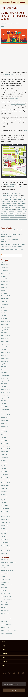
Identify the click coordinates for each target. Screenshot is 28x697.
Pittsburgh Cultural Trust (18, 104)
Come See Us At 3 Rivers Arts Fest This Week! (14, 15)
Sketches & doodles (6, 619)
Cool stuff (3, 568)
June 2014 (4, 383)
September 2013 (5, 398)
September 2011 (5, 454)
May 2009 (3, 534)
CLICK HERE (14, 99)
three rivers (13, 217)
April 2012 (4, 437)
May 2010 (3, 500)
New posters (4, 604)
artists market (4, 199)
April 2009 (4, 536)
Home (4, 642)
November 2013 (5, 392)
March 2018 (4, 318)
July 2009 (3, 528)
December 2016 (5, 335)
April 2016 (4, 349)
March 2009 (4, 539)
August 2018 (4, 304)
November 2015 (5, 355)
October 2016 (5, 341)
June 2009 (4, 531)
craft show (8, 201)
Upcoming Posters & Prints (8, 630)
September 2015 (5, 358)
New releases (5, 610)
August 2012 (4, 426)
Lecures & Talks (5, 593)
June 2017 (4, 332)
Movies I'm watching (6, 599)
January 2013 (5, 412)
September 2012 (5, 423)
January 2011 (4, 477)
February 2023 (5, 270)
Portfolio (4, 653)
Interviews (4, 590)
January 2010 (5, 511)
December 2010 (5, 480)
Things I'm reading (6, 624)
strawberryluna (19, 215)
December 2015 (5, 352)
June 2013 (4, 400)
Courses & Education (7, 570)
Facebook (18, 674)
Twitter (14, 674)
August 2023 (4, 267)
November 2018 (5, 296)
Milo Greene (4, 209)
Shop (3, 645)
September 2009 (5, 522)
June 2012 (4, 432)
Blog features (4, 559)
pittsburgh (18, 209)
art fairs (22, 197)
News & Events (5, 613)
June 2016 (4, 347)
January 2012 (5, 443)
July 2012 (3, 429)
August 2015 (4, 361)
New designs (4, 602)
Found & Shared (5, 579)
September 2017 (5, 327)
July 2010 (3, 494)
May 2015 (3, 369)
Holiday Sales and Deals (8, 585)
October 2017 (5, 324)
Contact (4, 661)
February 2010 (5, 508)
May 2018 (3, 313)
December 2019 (5, 281)
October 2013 (5, 395)
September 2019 (5, 287)
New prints (4, 607)
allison (18, 23)
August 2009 (4, 525)
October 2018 (5, 298)
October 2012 (5, 420)
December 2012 (5, 415)
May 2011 (3, 466)
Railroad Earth (5, 213)
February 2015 (5, 375)
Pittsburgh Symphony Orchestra (17, 211)
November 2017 (5, 321)
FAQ (3, 665)
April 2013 (4, 403)
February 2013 (5, 409)
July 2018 (3, 307)
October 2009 (5, 519)
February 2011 (5, 474)
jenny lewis (21, 207)
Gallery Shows (5, 582)
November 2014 (5, 378)
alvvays (17, 197)
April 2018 (4, 315)
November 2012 (5, 417)
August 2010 (4, 491)
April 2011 (3, 468)
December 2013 (5, 389)
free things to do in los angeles (9, 205)
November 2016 (5, 338)
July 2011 (3, 460)
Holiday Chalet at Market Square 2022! (12, 249)
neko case (11, 209)
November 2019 (5, 284)
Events (16, 193)
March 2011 (4, 471)
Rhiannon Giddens (15, 213)
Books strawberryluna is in (8, 562)
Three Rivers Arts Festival (10, 74)
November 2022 (5, 273)
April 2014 (4, 386)
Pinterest (23, 674)
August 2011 (4, 457)
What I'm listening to (6, 633)
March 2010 (4, 505)
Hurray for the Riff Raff (11, 207)
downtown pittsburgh (18, 201)
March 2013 (4, 406)
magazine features (6, 596)
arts (10, 199)
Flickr (5, 674)
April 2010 (4, 502)
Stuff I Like (4, 621)
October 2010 (5, 485)
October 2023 (5, 265)
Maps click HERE (10, 184)
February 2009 (5, 542)
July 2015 (3, 364)
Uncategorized (5, 627)
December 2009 (5, 514)
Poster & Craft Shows (11, 195)
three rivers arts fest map (11, 219)
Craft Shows (9, 193)
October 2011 (4, 451)
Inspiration (4, 587)
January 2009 (5, 545)
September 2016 (5, 344)
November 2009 (5, 517)
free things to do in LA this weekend (15, 203)
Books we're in (5, 565)
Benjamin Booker (17, 199)
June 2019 (4, 293)
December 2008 (5, 548)
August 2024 (4, 262)
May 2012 (3, 434)
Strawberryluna (14, 2)
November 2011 (5, 449)
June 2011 (4, 463)
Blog (3, 649)
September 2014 (5, 381)
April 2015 (4, 372)
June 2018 (4, 310)
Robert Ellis (11, 215)
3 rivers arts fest (9, 197)
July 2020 (3, 276)
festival (3, 203)
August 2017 (4, 330)
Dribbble (9, 674)
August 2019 (4, 290)
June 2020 (4, 279)
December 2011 (5, 446)
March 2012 (4, 440)
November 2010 (5, 483)
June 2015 (4, 366)
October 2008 (5, 553)
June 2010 (4, 497)
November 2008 (5, 551)
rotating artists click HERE (15, 186)
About (4, 657)
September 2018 (5, 301)
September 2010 (5, 488)
